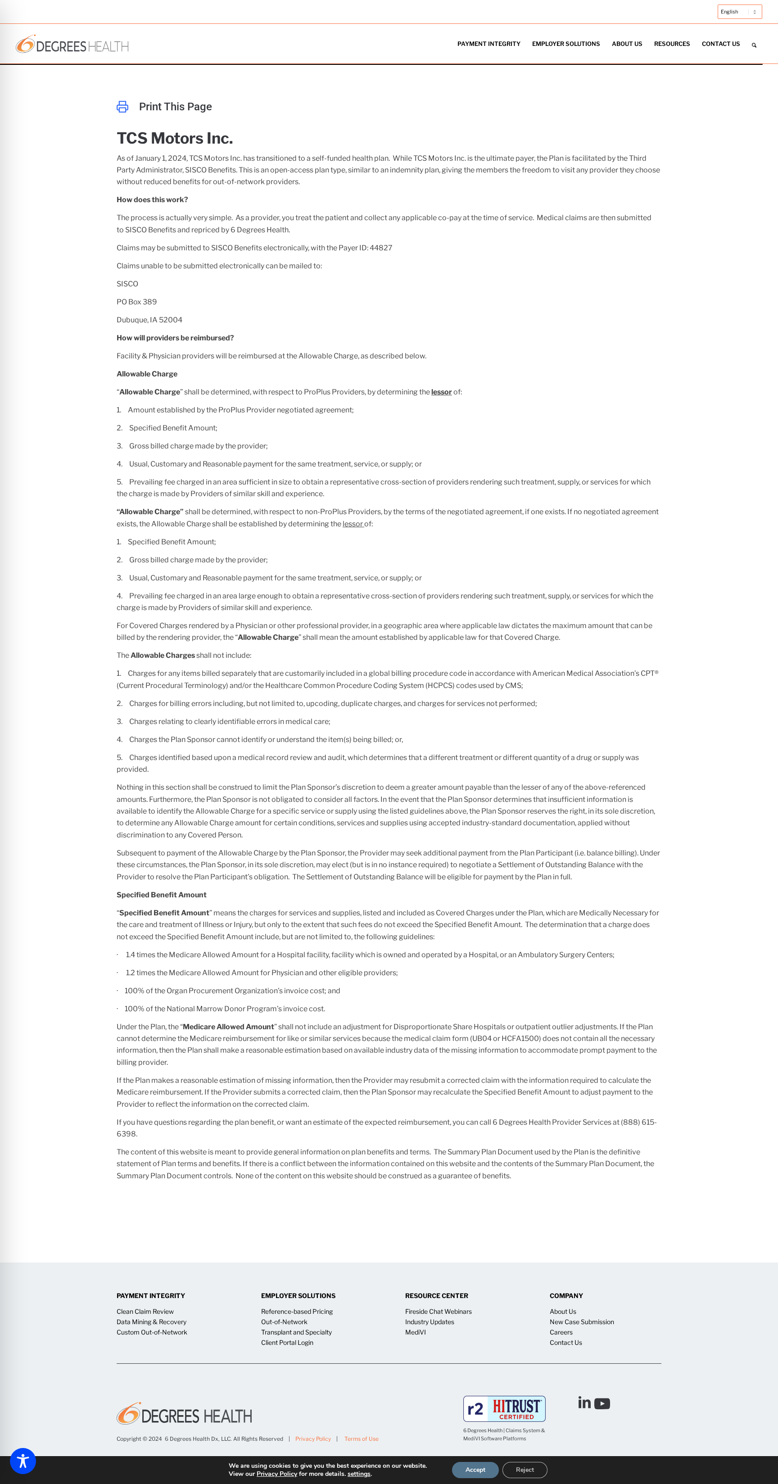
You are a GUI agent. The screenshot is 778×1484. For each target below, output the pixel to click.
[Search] (754, 43)
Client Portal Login (287, 1342)
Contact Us (566, 1342)
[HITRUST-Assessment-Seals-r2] (504, 1409)
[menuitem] (737, 16)
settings (359, 1474)
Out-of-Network (284, 1322)
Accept (475, 1470)
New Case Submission (582, 1322)
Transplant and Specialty (296, 1332)
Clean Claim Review (145, 1311)
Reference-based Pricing (297, 1311)
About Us (563, 1311)
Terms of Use (361, 1438)
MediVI (415, 1332)
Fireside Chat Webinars (438, 1311)
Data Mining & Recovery (151, 1322)
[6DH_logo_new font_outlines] (72, 43)
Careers (561, 1332)
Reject (525, 1470)
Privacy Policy (313, 1438)
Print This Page (175, 107)
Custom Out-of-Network (152, 1332)
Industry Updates (429, 1322)
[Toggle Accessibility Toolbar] (23, 1461)
